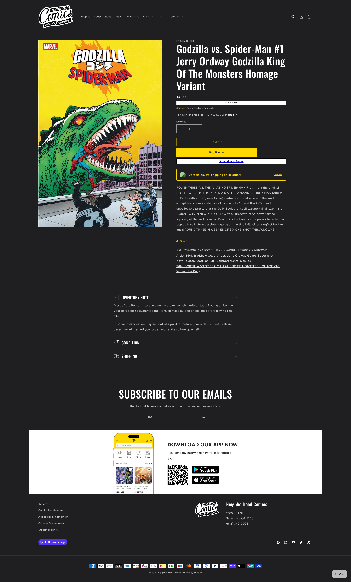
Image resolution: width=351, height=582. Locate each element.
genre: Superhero (260, 255)
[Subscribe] (203, 417)
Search (42, 504)
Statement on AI (48, 529)
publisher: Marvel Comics (233, 261)
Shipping (181, 108)
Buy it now (216, 152)
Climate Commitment (51, 523)
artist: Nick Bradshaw (191, 255)
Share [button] (183, 241)
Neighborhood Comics (169, 573)
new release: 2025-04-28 (195, 261)
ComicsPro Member (50, 510)
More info (278, 175)
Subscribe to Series (231, 161)
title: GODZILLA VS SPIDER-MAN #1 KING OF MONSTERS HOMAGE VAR (228, 266)
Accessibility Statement (53, 517)
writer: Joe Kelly (188, 271)
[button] (85, 16)
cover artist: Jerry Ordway (227, 255)
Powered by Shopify (191, 573)
